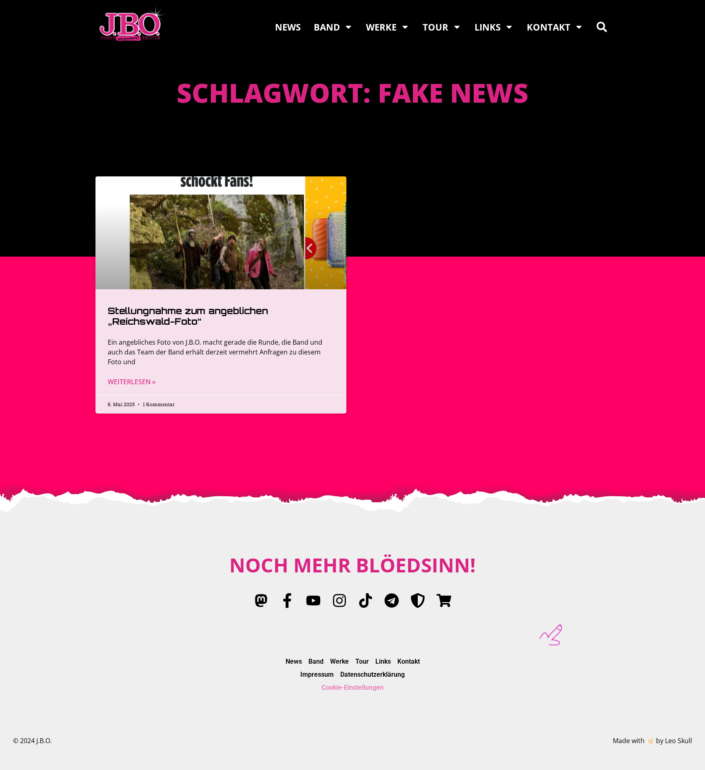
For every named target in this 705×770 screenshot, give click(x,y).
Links (487, 27)
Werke (381, 27)
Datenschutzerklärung (372, 674)
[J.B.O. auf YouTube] (313, 600)
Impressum (317, 674)
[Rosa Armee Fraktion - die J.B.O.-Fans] (417, 600)
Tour (435, 27)
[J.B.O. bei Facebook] (287, 600)
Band (327, 27)
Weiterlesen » (131, 381)
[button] (602, 27)
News (288, 27)
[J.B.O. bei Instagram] (339, 600)
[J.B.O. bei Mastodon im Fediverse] (261, 600)
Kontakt (548, 27)
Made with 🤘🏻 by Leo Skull (652, 740)
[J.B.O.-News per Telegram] (391, 600)
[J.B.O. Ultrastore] (444, 600)
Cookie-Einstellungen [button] (352, 687)
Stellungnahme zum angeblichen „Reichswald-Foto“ (188, 316)
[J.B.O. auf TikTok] (365, 600)
